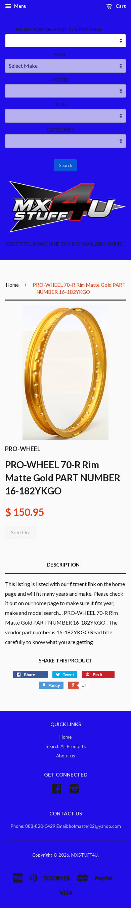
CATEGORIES (60, 129)
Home (12, 285)
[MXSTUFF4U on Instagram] (74, 791)
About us (65, 755)
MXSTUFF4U (84, 855)
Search (65, 165)
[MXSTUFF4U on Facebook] (56, 791)
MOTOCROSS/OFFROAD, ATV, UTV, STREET (60, 29)
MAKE (60, 54)
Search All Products (66, 746)
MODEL (60, 80)
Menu (20, 6)
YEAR (60, 104)
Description (63, 565)
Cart (120, 6)
